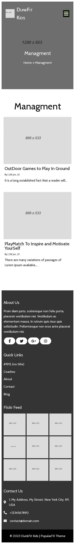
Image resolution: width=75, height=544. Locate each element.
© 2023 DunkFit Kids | (25, 536)
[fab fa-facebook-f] (9, 340)
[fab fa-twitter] (21, 340)
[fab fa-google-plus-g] (33, 340)
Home (27, 63)
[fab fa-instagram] (45, 340)
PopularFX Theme (53, 536)
